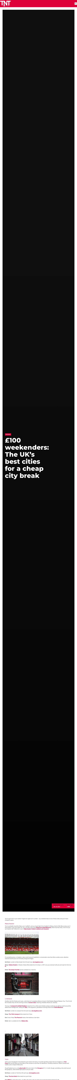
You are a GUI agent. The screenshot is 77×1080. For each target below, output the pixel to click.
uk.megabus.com (38, 962)
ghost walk (22, 1068)
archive (8, 434)
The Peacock (18, 1017)
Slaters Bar (25, 1021)
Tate (26, 1007)
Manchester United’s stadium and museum (36, 929)
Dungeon (40, 1068)
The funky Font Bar (14, 970)
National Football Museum (43, 927)
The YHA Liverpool (14, 1014)
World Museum (58, 1007)
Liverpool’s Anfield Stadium (19, 1006)
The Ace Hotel (13, 1076)
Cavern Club (32, 1002)
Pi (5, 966)
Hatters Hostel (13, 965)
